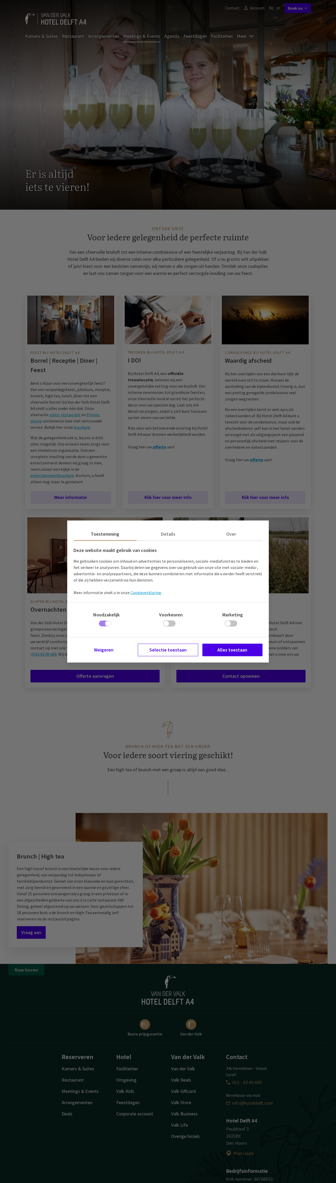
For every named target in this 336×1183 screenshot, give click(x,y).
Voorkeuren (171, 615)
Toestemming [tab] (105, 534)
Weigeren (103, 650)
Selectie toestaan (168, 650)
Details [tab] (168, 534)
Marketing (232, 615)
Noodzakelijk (106, 615)
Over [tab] (231, 534)
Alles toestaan (232, 650)
